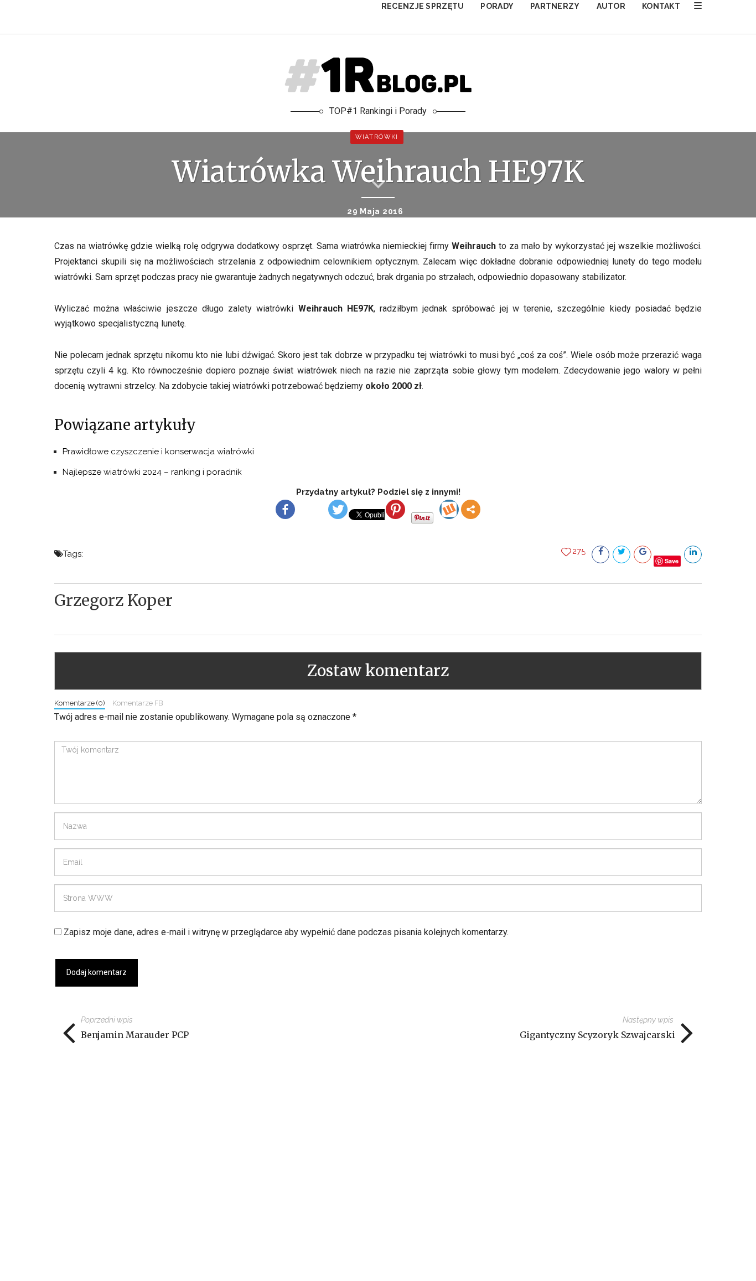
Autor (611, 6)
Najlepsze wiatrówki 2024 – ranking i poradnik (152, 472)
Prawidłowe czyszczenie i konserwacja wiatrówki (158, 452)
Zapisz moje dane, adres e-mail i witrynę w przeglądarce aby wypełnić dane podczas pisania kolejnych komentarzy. (286, 932)
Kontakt (661, 6)
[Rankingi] (698, 5)
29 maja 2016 (375, 211)
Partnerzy (555, 6)
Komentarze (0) (79, 703)
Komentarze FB (137, 703)
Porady (497, 6)
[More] (470, 509)
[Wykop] (449, 509)
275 (579, 551)
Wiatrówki (376, 137)
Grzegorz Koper (113, 600)
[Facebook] (285, 509)
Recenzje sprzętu (422, 6)
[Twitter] (338, 509)
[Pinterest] (395, 509)
